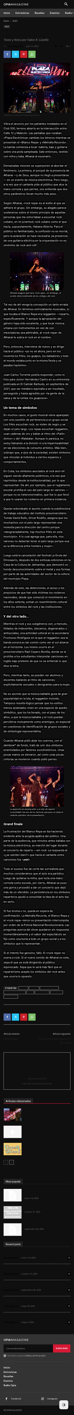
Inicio (6, 20)
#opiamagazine (49, 988)
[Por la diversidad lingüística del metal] (13, 1132)
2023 (14, 20)
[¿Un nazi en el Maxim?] (13, 1114)
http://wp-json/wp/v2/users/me (37, 1083)
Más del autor (43, 1101)
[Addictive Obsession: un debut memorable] (13, 1195)
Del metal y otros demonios (22, 1317)
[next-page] (11, 1162)
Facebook (16, 1398)
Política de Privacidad (35, 1355)
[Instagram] (42, 1399)
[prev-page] (6, 1162)
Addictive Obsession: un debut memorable (33, 1253)
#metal (34, 988)
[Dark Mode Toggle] (64, 1405)
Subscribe (62, 1348)
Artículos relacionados (18, 1101)
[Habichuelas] (13, 1149)
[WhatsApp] (32, 54)
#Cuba (23, 988)
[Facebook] (7, 54)
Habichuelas (11, 1039)
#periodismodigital (14, 992)
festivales (56, 992)
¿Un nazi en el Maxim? (38, 1110)
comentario (42, 992)
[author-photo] (37, 1073)
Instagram (52, 1398)
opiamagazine (15, 46)
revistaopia (10, 996)
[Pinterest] (23, 54)
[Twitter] (15, 54)
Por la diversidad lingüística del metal (54, 1040)
